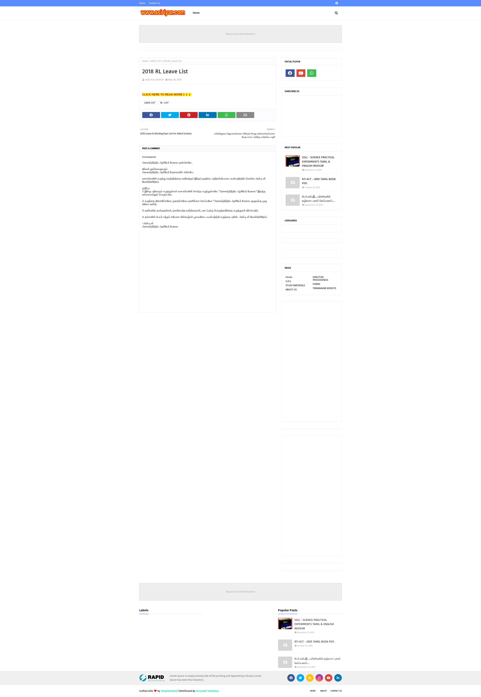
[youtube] (301, 73)
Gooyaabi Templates (207, 690)
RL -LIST (164, 102)
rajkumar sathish (154, 79)
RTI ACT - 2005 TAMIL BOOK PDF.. (319, 181)
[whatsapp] (311, 73)
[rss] (310, 678)
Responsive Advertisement (240, 34)
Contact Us (154, 3)
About (323, 691)
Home (142, 3)
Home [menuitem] (196, 12)
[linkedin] (338, 678)
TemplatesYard (169, 690)
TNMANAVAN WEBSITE (324, 288)
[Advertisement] (312, 361)
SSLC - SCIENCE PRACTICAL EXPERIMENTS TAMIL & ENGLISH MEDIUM (318, 161)
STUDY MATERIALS (295, 285)
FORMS (316, 284)
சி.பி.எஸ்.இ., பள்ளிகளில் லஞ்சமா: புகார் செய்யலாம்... (318, 199)
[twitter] (300, 678)
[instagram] (319, 678)
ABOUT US (291, 289)
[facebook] (336, 3)
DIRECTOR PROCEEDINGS (320, 278)
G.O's (288, 281)
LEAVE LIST (155, 61)
